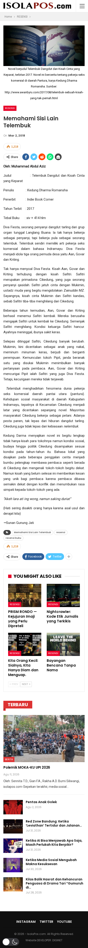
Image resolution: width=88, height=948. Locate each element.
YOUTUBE (64, 921)
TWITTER (46, 921)
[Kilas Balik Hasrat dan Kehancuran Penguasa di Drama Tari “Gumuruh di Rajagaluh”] (13, 884)
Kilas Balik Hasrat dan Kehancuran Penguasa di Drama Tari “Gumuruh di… (54, 883)
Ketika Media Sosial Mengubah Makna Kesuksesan (51, 862)
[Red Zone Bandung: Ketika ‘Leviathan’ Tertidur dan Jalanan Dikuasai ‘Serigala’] (13, 826)
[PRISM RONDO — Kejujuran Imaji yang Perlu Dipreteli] (24, 595)
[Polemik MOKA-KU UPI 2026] (44, 738)
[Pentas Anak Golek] (13, 807)
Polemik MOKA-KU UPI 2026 (26, 767)
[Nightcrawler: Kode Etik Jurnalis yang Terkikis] (63, 595)
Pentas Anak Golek (41, 802)
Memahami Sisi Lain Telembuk (32, 532)
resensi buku (13, 538)
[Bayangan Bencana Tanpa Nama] (63, 644)
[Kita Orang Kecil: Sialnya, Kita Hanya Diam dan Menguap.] (24, 644)
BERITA (9, 759)
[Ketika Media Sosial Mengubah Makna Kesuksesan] (13, 865)
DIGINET (57, 940)
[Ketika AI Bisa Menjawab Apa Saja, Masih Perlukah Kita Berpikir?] (13, 845)
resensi (60, 532)
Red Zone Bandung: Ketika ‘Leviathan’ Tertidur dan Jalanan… (54, 823)
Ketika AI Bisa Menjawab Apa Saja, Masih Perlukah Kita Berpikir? (54, 842)
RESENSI (10, 108)
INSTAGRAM (26, 921)
